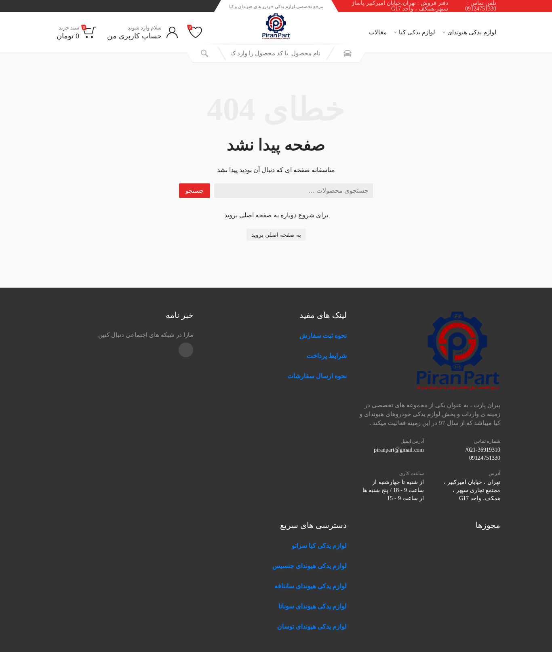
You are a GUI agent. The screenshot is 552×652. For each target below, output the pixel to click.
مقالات (378, 32)
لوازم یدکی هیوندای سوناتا (312, 606)
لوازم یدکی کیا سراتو (319, 545)
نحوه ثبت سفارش (323, 335)
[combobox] (276, 53)
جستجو (194, 190)
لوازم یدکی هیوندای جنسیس (309, 565)
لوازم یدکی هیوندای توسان (312, 626)
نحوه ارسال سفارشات (316, 375)
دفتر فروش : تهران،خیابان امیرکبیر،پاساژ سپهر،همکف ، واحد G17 (400, 6)
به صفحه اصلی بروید (276, 235)
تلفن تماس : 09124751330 (480, 6)
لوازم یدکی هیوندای (472, 32)
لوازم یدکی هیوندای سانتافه (310, 586)
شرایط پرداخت (327, 355)
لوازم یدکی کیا (417, 32)
